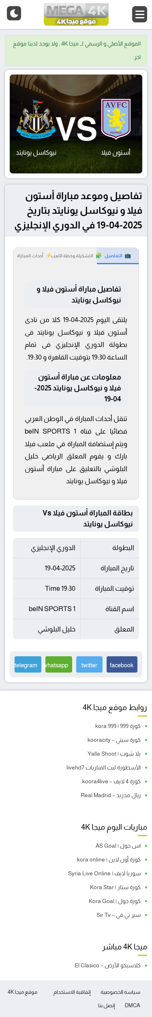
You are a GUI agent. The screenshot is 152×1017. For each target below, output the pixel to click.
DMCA (132, 1005)
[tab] (118, 256)
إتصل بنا (106, 1005)
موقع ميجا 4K (22, 992)
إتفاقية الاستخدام (72, 992)
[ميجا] (76, 14)
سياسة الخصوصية (120, 992)
